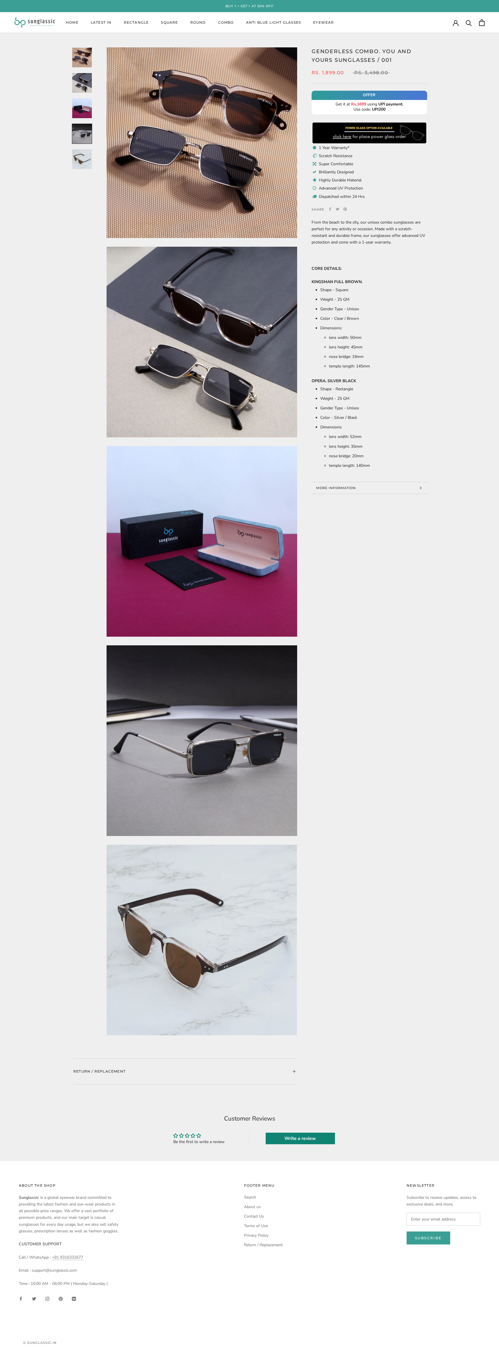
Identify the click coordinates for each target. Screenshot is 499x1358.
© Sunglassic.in (40, 1343)
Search (250, 1197)
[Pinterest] (345, 209)
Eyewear (323, 23)
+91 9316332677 (67, 1257)
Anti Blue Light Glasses (273, 23)
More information (336, 488)
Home (72, 23)
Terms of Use (256, 1226)
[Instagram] (47, 1298)
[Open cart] (482, 22)
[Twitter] (337, 209)
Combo (226, 23)
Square (169, 23)
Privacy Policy (256, 1235)
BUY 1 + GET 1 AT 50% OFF (249, 6)
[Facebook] (330, 209)
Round (198, 23)
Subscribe (428, 1238)
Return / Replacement (99, 1071)
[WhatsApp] (369, 124)
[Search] (469, 23)
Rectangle (136, 23)
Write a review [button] (300, 1138)
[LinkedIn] (74, 1298)
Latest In (101, 23)
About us (252, 1207)
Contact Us (254, 1216)
